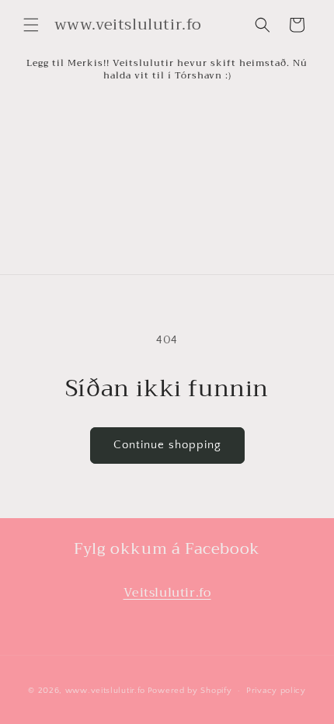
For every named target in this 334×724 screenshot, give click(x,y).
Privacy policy (276, 690)
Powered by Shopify (190, 690)
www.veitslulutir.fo (105, 690)
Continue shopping (167, 444)
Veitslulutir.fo (167, 593)
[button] (31, 25)
